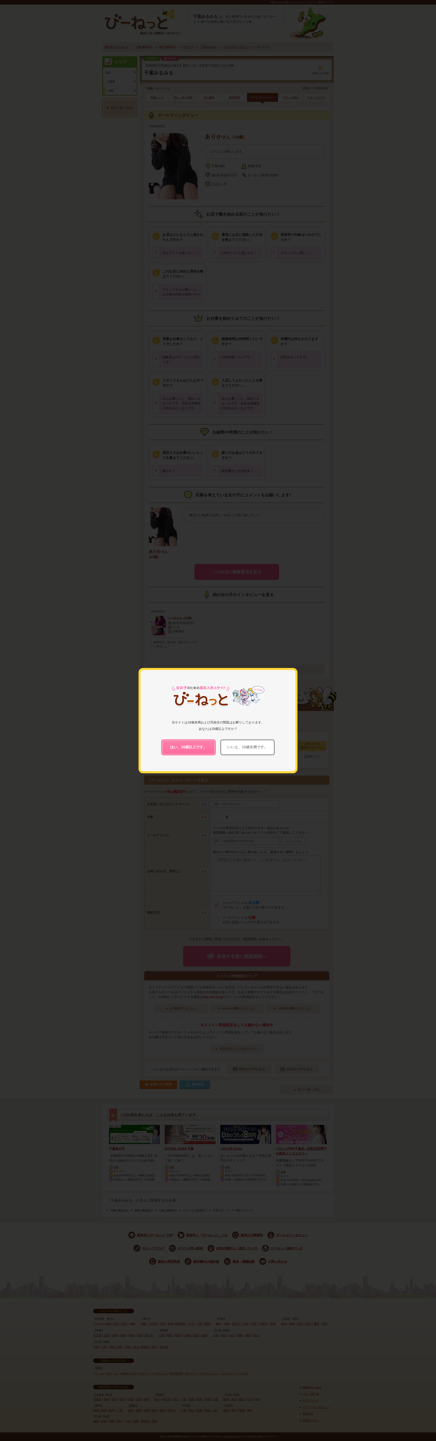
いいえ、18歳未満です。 (247, 747)
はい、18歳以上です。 (188, 747)
